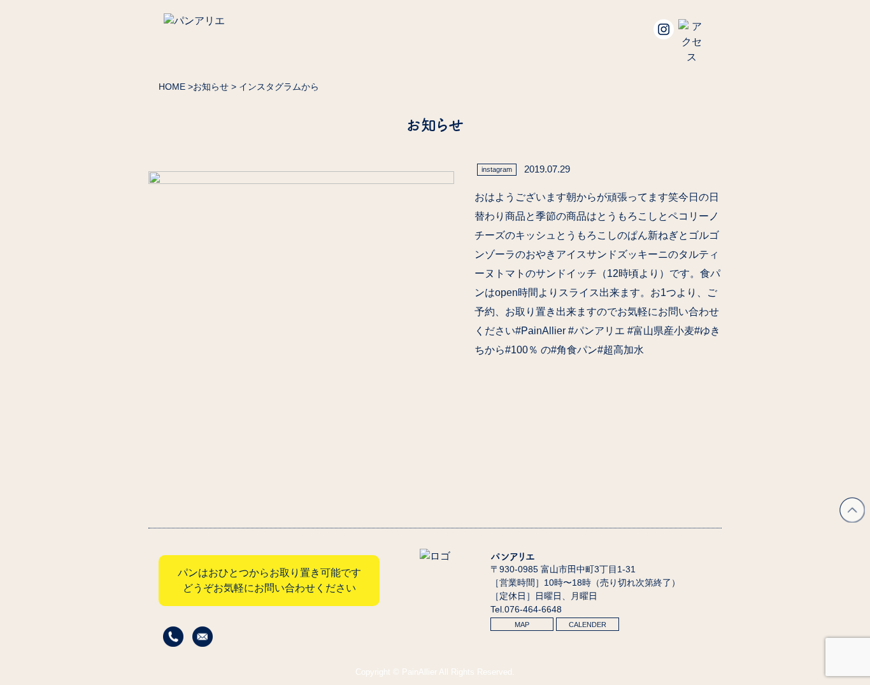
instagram (496, 169)
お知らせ (211, 86)
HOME (172, 86)
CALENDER (587, 624)
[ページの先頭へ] (852, 519)
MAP (522, 624)
